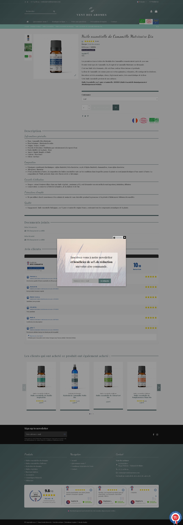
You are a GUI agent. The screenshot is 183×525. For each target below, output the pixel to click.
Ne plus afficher (119, 237)
